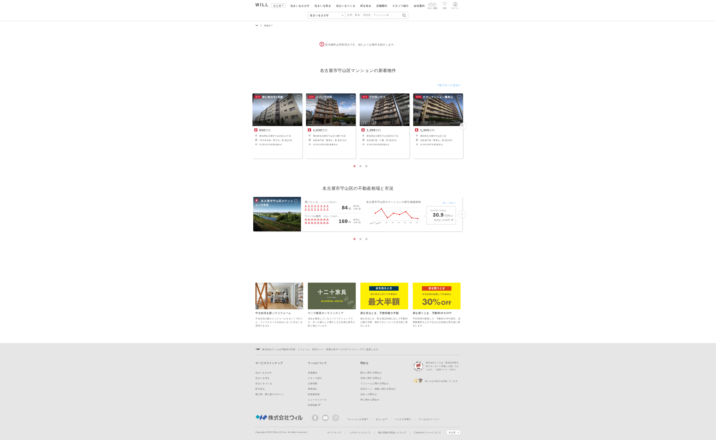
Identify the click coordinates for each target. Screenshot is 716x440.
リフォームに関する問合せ (374, 383)
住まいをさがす (300, 5)
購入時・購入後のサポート (269, 394)
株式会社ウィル (256, 25)
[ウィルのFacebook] (316, 418)
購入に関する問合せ (371, 372)
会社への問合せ (368, 394)
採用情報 (313, 405)
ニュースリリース (317, 399)
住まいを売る (323, 5)
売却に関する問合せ (371, 378)
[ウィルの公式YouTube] (326, 418)
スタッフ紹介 (400, 5)
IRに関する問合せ (369, 399)
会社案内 (419, 5)
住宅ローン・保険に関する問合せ (378, 389)
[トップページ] (261, 5)
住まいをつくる (345, 5)
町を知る (365, 5)
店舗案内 (381, 5)
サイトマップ (334, 432)
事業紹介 (312, 389)
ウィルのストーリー (429, 419)
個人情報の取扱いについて (392, 432)
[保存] (445, 4)
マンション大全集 (356, 419)
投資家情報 (314, 394)
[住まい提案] (432, 5)
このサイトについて (359, 432)
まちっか (380, 419)
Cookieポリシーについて (427, 432)
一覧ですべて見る (447, 85)
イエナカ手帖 (402, 419)
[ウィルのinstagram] (335, 417)
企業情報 (312, 383)
